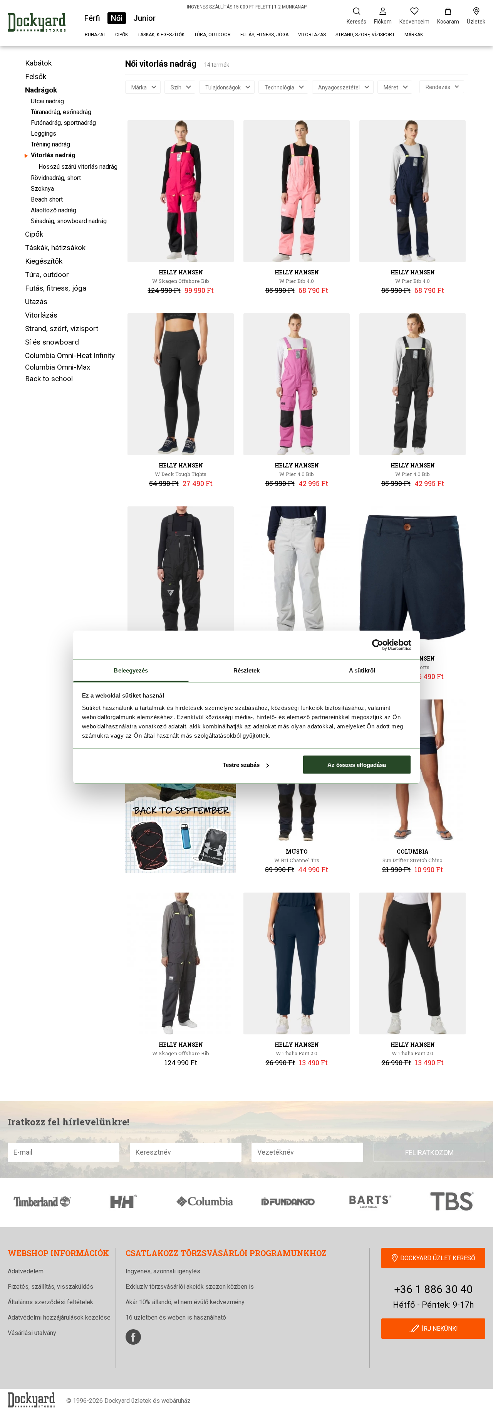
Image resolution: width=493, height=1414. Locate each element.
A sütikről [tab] (362, 670)
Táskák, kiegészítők (161, 34)
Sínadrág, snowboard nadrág (69, 221)
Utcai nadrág (47, 101)
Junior (144, 18)
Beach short (47, 199)
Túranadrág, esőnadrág (61, 112)
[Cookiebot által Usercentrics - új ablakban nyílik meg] (377, 645)
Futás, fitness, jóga (264, 34)
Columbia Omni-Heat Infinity (70, 355)
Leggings (43, 133)
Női (116, 18)
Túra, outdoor (212, 34)
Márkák (413, 34)
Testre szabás (241, 765)
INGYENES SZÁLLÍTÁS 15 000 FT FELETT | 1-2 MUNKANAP (247, 7)
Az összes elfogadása (356, 765)
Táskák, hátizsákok (55, 247)
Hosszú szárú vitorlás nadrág (78, 166)
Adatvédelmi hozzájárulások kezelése (59, 1317)
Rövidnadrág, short (56, 178)
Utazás (36, 301)
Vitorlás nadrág (53, 155)
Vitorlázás (312, 34)
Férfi (92, 18)
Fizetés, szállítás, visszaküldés (50, 1286)
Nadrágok (41, 90)
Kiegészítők (43, 261)
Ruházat (95, 34)
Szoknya (42, 188)
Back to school (49, 378)
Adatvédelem (26, 1271)
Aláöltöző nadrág (53, 210)
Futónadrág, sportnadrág (63, 122)
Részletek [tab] (246, 670)
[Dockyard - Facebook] (133, 1336)
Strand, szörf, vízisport (365, 34)
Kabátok (38, 63)
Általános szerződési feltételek (50, 1302)
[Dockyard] (36, 23)
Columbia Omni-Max (57, 367)
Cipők (121, 34)
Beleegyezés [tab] (131, 670)
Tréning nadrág (50, 144)
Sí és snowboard (52, 342)
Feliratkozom (429, 1152)
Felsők (35, 76)
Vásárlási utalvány (32, 1333)
